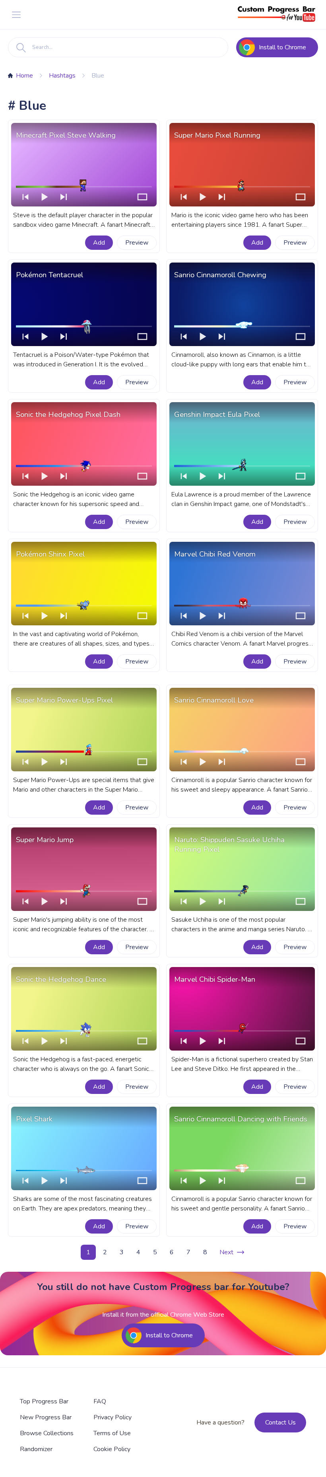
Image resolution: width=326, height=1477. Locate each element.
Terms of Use (112, 1433)
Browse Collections (47, 1433)
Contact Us (280, 1422)
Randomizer (36, 1449)
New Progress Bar (46, 1417)
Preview (136, 242)
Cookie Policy (111, 1449)
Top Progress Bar (44, 1401)
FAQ (99, 1401)
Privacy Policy (112, 1417)
